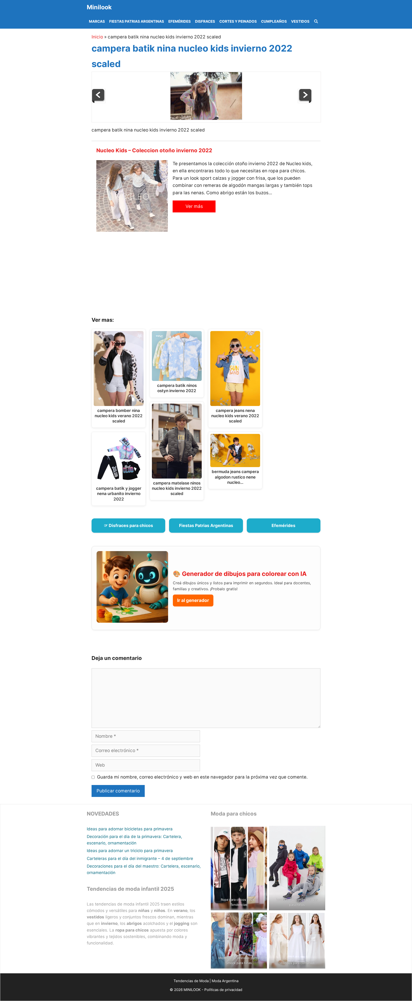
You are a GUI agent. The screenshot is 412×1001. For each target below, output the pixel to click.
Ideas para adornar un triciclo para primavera (130, 850)
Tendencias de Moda (191, 981)
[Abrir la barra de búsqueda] (316, 21)
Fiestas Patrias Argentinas (136, 21)
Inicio (97, 37)
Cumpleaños (274, 21)
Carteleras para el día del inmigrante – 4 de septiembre (140, 858)
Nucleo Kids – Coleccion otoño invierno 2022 (154, 150)
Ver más (194, 206)
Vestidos (300, 21)
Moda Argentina (225, 981)
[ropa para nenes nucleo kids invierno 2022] (305, 101)
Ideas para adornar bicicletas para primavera (130, 829)
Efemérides (179, 21)
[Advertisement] (212, 275)
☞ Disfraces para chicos (128, 525)
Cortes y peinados (238, 21)
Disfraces (205, 21)
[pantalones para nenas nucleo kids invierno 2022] (99, 101)
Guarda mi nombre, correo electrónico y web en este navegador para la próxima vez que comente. (202, 777)
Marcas (97, 21)
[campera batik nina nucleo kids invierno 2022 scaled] (206, 118)
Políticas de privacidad (223, 989)
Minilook (99, 7)
